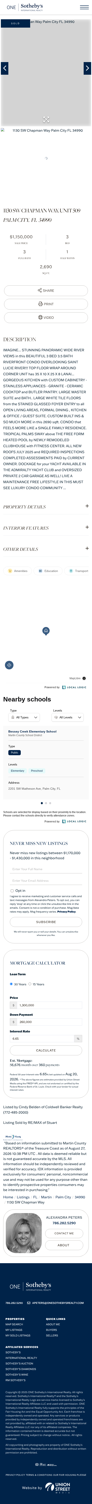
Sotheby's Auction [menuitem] (19, 1363)
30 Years (20, 984)
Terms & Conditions (39, 1475)
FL (35, 1197)
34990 (80, 1197)
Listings (23, 1197)
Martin (46, 1197)
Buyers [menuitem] (51, 1330)
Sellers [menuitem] (52, 1335)
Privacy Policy (66, 911)
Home (8, 1197)
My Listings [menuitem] (14, 1330)
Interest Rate (20, 1031)
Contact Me (64, 1233)
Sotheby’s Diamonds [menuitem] (21, 1369)
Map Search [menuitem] (14, 1324)
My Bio (64, 1245)
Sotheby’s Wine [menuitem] (17, 1374)
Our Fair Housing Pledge (69, 1475)
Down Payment (21, 1015)
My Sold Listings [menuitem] (18, 1335)
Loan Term (18, 974)
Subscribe (46, 922)
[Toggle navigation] (84, 7)
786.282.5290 (64, 1223)
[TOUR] (46, 318)
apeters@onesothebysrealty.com (58, 1303)
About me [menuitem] (53, 1324)
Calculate (46, 1050)
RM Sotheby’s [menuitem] (15, 1380)
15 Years (38, 984)
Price (14, 998)
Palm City (63, 1197)
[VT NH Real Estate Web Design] (57, 1488)
